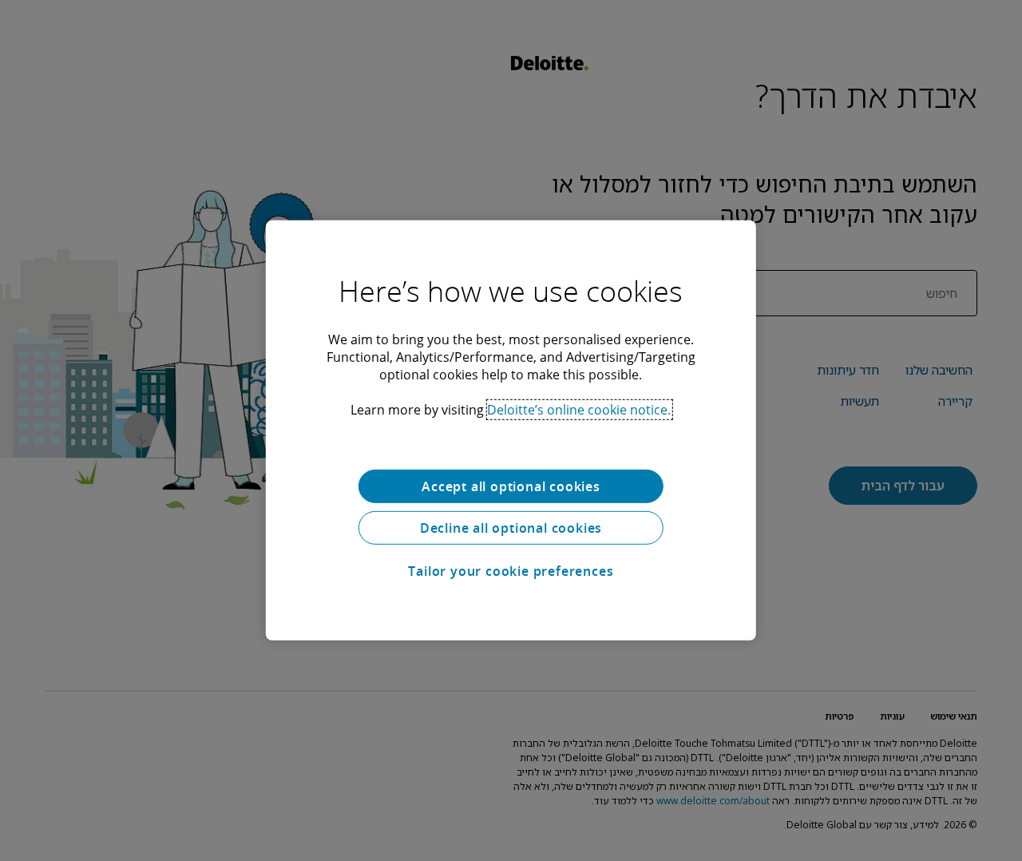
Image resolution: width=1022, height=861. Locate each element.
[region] (511, 430)
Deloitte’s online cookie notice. (579, 410)
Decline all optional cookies (511, 528)
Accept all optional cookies (511, 486)
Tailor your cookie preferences (510, 571)
